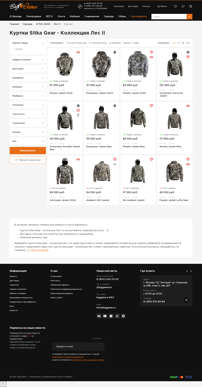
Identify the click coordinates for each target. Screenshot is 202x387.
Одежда (109, 17)
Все (188, 43)
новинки (127, 43)
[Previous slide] (187, 271)
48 (174, 43)
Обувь (122, 17)
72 (178, 43)
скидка (136, 43)
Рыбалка (75, 17)
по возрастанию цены (76, 43)
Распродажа (33, 17)
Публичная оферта (60, 285)
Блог (12, 306)
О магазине (56, 276)
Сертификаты (139, 17)
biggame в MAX (105, 298)
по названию (115, 43)
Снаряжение (92, 17)
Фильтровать (28, 151)
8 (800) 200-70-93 (93, 3)
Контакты (119, 6)
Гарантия (14, 285)
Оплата (146, 6)
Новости (14, 310)
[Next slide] (191, 271)
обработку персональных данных (88, 360)
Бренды (17, 17)
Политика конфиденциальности (66, 289)
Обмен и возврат (18, 293)
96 (183, 43)
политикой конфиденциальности (68, 357)
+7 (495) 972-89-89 (37, 250)
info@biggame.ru (106, 308)
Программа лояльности (21, 298)
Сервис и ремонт (18, 289)
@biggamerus (104, 287)
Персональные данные (62, 293)
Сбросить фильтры (29, 160)
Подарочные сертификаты (23, 302)
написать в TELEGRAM (95, 8)
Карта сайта (57, 298)
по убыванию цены (98, 43)
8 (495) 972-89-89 (93, 6)
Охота (61, 17)
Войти (164, 6)
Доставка (133, 6)
